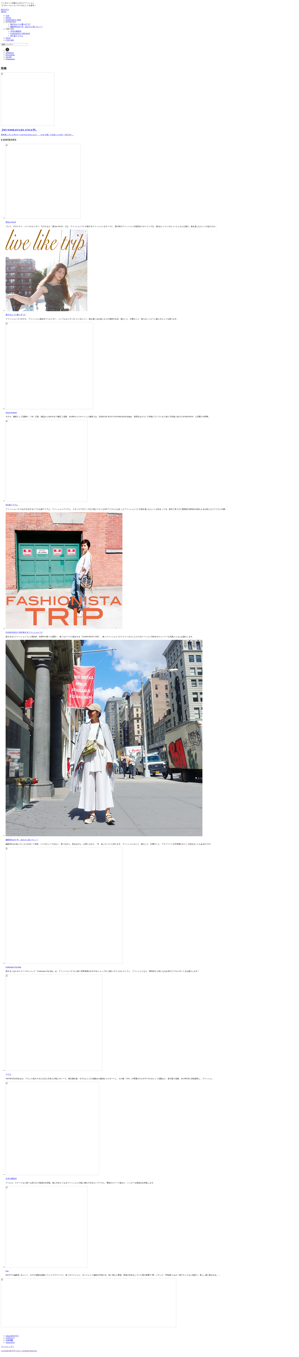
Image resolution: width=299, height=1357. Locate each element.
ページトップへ (7, 1347)
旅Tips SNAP (11, 222)
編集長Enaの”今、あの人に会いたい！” (26, 27)
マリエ (8, 1074)
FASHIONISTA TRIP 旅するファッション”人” (24, 632)
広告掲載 (9, 1340)
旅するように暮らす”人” (20, 24)
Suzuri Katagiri (11, 413)
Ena (7, 1271)
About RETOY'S (12, 1336)
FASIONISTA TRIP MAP (20, 33)
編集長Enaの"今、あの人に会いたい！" (22, 840)
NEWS (8, 18)
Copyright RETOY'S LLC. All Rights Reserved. (19, 1351)
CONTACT (10, 1338)
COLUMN (10, 40)
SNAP (8, 38)
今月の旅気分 (15, 31)
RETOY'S (5, 10)
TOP (7, 16)
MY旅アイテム (12, 505)
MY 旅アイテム (16, 36)
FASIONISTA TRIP (13, 20)
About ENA (10, 1342)
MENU (4, 12)
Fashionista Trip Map (13, 967)
